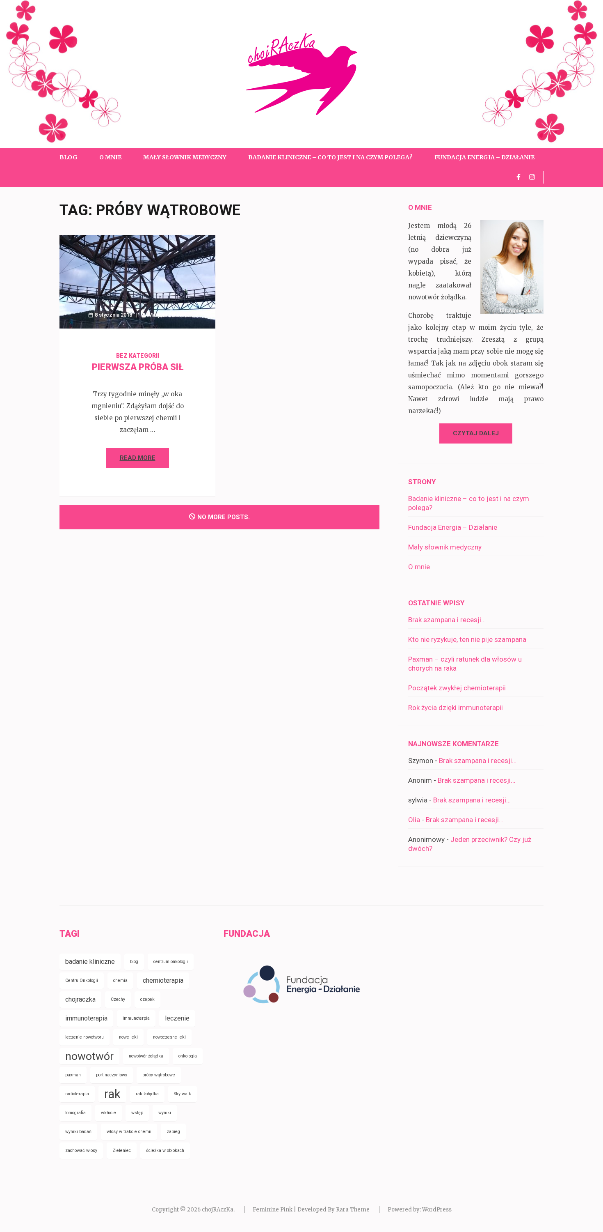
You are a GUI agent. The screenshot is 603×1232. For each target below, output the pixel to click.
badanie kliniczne (90, 961)
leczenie (177, 1018)
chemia (120, 980)
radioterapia (77, 1093)
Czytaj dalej (476, 433)
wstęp (137, 1112)
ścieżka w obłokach (165, 1150)
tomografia (75, 1112)
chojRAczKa (217, 1209)
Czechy (118, 999)
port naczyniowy (111, 1075)
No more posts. (223, 517)
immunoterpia (136, 1018)
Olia (414, 820)
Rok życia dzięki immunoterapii (455, 707)
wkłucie (108, 1112)
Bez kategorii (137, 355)
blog (134, 961)
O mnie (110, 157)
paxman (73, 1075)
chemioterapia (163, 980)
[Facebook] (518, 177)
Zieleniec (121, 1150)
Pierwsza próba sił (137, 367)
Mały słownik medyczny (184, 157)
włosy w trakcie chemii (129, 1131)
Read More (137, 458)
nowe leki (128, 1037)
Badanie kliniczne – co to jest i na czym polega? (330, 157)
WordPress (437, 1209)
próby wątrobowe (158, 1075)
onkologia (187, 1056)
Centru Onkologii (81, 980)
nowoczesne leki (169, 1037)
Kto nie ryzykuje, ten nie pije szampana (467, 639)
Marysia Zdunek (167, 315)
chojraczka (80, 999)
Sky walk (182, 1093)
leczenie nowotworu (84, 1037)
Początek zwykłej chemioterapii (457, 688)
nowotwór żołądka (146, 1056)
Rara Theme (353, 1209)
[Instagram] (532, 177)
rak (112, 1094)
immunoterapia (86, 1018)
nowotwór (89, 1056)
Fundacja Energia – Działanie (484, 157)
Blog (68, 157)
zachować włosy (81, 1150)
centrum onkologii (170, 961)
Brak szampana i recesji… (447, 620)
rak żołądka (147, 1093)
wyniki (164, 1112)
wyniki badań (78, 1131)
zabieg (173, 1131)
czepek (147, 999)
